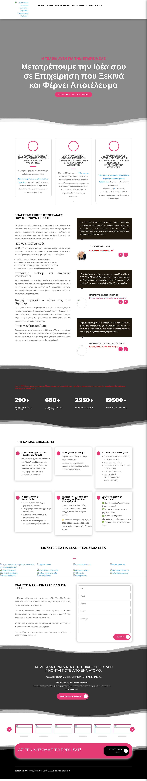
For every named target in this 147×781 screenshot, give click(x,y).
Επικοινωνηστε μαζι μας (71, 696)
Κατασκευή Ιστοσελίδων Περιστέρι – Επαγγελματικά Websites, (114, 178)
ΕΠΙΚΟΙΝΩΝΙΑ (94, 5)
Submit (120, 637)
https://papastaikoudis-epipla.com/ (107, 298)
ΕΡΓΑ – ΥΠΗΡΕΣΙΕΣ (62, 5)
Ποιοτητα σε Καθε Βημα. (73, 61)
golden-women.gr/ (101, 250)
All (74, 558)
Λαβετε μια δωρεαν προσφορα (114, 750)
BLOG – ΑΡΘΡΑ (78, 5)
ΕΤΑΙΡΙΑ (50, 5)
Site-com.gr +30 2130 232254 (73, 106)
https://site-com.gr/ (37, 771)
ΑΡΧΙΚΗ (41, 5)
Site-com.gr (23, 179)
